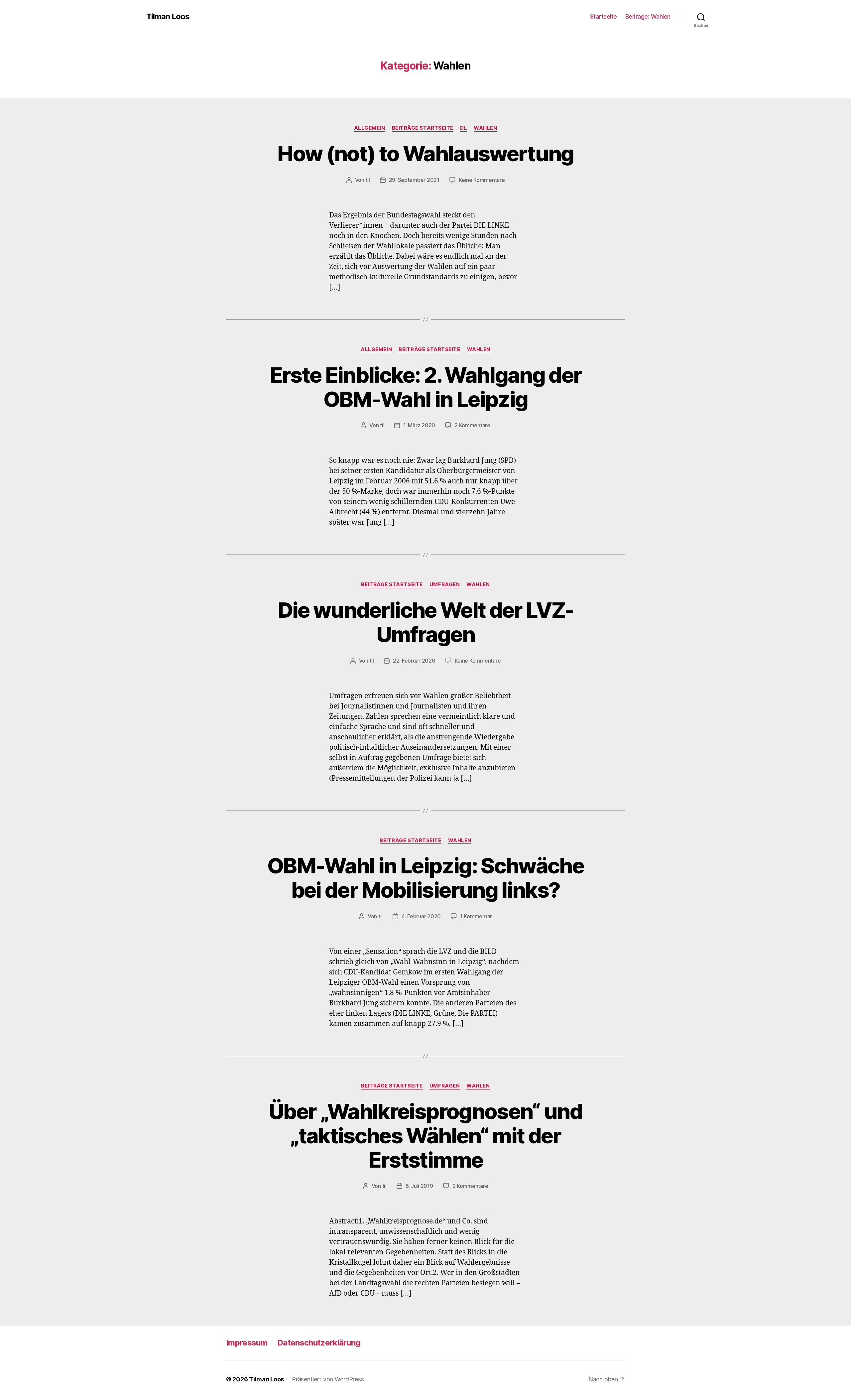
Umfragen (444, 584)
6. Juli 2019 (419, 1186)
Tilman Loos (167, 17)
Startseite (603, 16)
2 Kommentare (472, 425)
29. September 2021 (414, 180)
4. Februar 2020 (421, 916)
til (367, 180)
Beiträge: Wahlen (647, 16)
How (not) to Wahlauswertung (425, 153)
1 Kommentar (476, 916)
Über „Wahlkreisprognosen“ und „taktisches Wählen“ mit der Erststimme (425, 1135)
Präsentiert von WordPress (328, 1379)
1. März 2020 (419, 425)
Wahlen (485, 128)
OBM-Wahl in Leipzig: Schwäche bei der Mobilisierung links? (425, 878)
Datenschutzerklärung (318, 1342)
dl (463, 128)
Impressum (246, 1342)
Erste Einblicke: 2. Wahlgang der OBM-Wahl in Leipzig (426, 387)
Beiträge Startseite (422, 128)
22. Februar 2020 (414, 660)
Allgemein (369, 128)
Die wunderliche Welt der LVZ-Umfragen (426, 622)
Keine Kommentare (482, 180)
